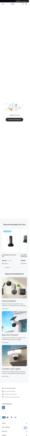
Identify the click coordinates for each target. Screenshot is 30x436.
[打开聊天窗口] (25, 428)
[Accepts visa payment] (15, 417)
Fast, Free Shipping (9, 391)
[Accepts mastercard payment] (7, 417)
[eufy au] (12, 4)
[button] (26, 4)
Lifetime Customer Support (12, 397)
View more (5, 308)
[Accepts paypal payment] (11, 417)
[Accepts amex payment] (4, 417)
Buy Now (5, 263)
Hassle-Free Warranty (10, 394)
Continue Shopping (14, 119)
